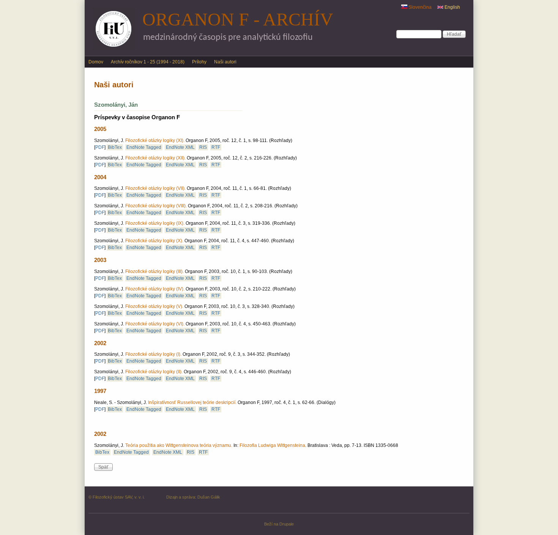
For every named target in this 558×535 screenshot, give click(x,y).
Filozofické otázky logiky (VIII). (156, 205)
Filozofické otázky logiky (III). (154, 271)
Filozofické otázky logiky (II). (154, 371)
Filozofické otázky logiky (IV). (154, 289)
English (451, 7)
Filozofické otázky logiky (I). (153, 354)
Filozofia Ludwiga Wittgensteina (272, 445)
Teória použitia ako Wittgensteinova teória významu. (178, 445)
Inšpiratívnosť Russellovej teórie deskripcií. (192, 402)
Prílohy (199, 62)
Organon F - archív (237, 19)
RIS (203, 147)
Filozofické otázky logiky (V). (154, 306)
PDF (99, 147)
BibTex (115, 147)
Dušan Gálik (208, 497)
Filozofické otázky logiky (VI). (154, 324)
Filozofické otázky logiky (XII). (155, 158)
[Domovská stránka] (113, 48)
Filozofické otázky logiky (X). (154, 240)
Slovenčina (419, 7)
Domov (95, 62)
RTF (215, 147)
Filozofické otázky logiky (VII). (155, 188)
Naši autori (225, 62)
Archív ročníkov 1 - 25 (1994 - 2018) (147, 62)
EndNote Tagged (143, 147)
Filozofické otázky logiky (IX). (154, 223)
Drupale (286, 524)
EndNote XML (180, 147)
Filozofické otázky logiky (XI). (154, 140)
